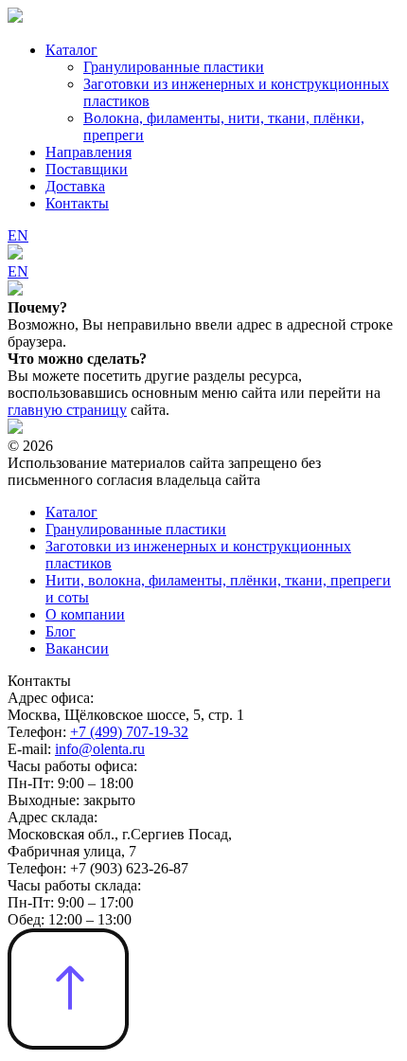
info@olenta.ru (100, 749)
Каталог (71, 50)
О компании (85, 614)
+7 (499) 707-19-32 (129, 732)
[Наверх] (68, 1044)
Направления (88, 152)
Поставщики (86, 169)
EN (18, 235)
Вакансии (77, 648)
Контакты (77, 203)
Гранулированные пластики (173, 67)
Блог (60, 631)
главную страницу (67, 410)
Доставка (75, 186)
